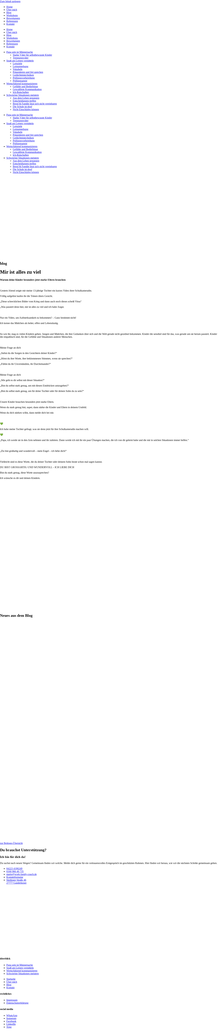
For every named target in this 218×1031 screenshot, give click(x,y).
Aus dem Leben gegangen (26, 98)
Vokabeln (17, 69)
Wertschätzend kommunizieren (21, 83)
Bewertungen (13, 18)
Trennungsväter (20, 57)
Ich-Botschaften (21, 92)
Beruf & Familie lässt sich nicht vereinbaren (35, 103)
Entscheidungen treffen (24, 100)
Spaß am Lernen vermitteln (20, 60)
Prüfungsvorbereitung (24, 78)
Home (9, 6)
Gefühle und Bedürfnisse (25, 86)
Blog (8, 12)
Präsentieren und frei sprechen (28, 72)
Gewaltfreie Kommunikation (27, 89)
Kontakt (10, 24)
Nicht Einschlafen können (26, 109)
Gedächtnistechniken (23, 75)
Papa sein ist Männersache (19, 52)
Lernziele (17, 63)
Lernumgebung (20, 66)
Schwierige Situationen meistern (22, 95)
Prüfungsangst (20, 80)
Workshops (12, 15)
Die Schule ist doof (22, 106)
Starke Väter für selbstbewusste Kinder (32, 55)
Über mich (11, 9)
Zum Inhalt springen (10, 1)
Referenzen (12, 21)
